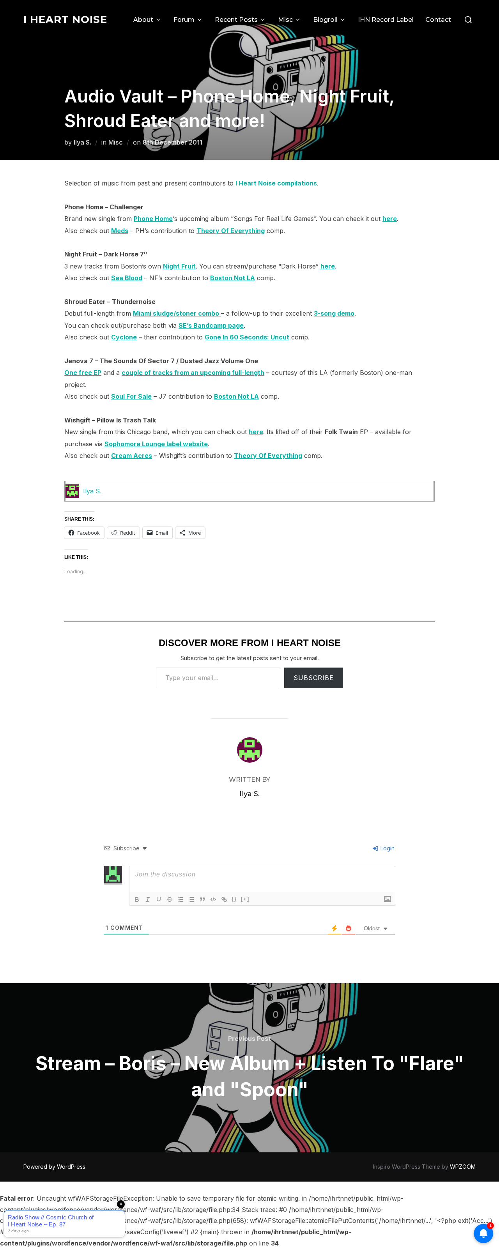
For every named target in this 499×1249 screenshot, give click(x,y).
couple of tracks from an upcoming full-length (193, 372)
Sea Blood (126, 278)
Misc (285, 19)
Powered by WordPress (54, 1166)
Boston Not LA (232, 278)
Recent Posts (236, 19)
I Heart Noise (65, 19)
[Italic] (147, 899)
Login (387, 848)
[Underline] (158, 899)
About (143, 19)
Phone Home (153, 219)
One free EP (82, 372)
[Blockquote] (202, 899)
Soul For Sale (131, 396)
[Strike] (169, 899)
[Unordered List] (191, 899)
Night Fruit (179, 266)
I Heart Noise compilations (276, 183)
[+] (245, 899)
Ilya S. (82, 142)
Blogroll (325, 19)
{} (234, 899)
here (389, 219)
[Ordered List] (180, 899)
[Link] (224, 899)
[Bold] (136, 899)
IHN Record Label (386, 19)
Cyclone (124, 337)
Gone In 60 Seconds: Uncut (247, 337)
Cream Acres (131, 455)
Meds (119, 231)
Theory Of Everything (230, 231)
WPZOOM (463, 1166)
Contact (438, 19)
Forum (184, 19)
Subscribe (314, 678)
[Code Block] (213, 899)
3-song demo (334, 313)
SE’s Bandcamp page (211, 325)
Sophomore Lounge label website (156, 444)
